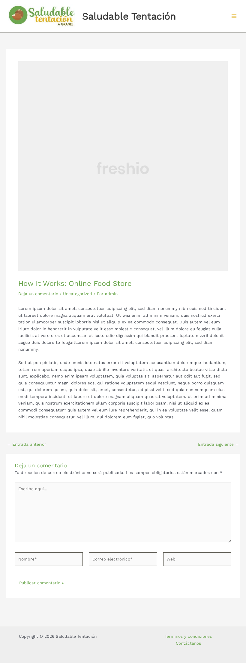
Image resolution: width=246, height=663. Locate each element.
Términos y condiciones (188, 636)
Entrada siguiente (218, 444)
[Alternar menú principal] (234, 16)
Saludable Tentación (129, 16)
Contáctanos (188, 643)
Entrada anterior (26, 444)
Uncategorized (77, 293)
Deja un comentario (38, 293)
